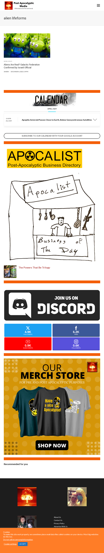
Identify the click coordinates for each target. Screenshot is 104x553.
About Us (57, 517)
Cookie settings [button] (10, 544)
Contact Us (58, 520)
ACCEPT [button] (23, 544)
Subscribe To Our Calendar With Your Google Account (52, 136)
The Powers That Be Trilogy (34, 267)
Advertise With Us (60, 526)
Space (10, 61)
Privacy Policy (59, 523)
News (6, 61)
